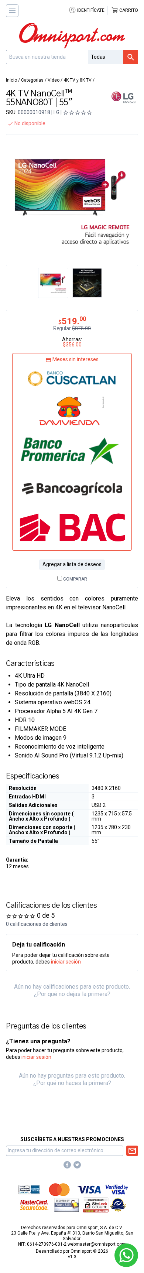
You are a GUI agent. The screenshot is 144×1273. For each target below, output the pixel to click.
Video (53, 80)
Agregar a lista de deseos (72, 564)
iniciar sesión (66, 962)
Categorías (32, 80)
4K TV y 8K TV (78, 80)
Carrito (128, 10)
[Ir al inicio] (72, 35)
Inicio (11, 80)
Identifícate (90, 10)
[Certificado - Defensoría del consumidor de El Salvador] (118, 1204)
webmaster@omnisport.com (97, 1244)
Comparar (74, 579)
